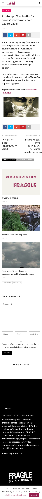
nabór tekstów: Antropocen (14, 234)
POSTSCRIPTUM (10, 198)
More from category (25, 160)
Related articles (9, 160)
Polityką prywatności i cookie (17, 495)
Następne (16, 282)
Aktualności (6, 10)
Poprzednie (7, 282)
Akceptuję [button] (34, 495)
